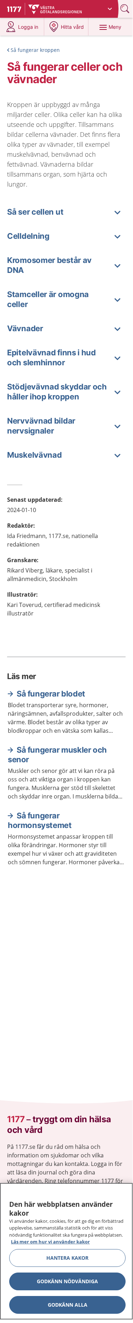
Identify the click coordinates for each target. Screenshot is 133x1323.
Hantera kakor (67, 1257)
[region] (66, 1251)
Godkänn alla (67, 1304)
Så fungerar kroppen (35, 50)
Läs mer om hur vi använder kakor (50, 1241)
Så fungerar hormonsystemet (39, 820)
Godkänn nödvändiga (67, 1281)
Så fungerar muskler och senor (57, 754)
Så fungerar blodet (51, 693)
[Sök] (125, 8)
